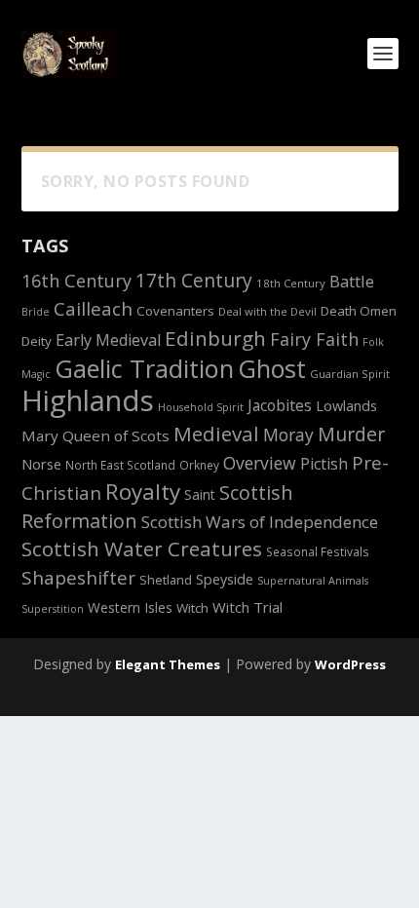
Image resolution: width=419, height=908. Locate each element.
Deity (36, 341)
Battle (351, 281)
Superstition (52, 609)
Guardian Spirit (350, 373)
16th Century (76, 280)
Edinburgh (215, 338)
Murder (351, 434)
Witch (192, 608)
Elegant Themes (167, 664)
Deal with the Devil (267, 311)
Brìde (35, 312)
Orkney (199, 465)
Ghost (272, 368)
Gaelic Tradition (144, 368)
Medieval (216, 433)
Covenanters (175, 311)
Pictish (324, 463)
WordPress (350, 664)
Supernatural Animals (312, 580)
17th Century (193, 280)
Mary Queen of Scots (95, 435)
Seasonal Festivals (317, 551)
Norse (41, 463)
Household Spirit (201, 407)
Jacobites (280, 405)
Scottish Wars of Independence (259, 522)
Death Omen (359, 311)
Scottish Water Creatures (141, 548)
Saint (199, 494)
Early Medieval (108, 340)
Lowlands (346, 406)
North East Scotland (120, 465)
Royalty (142, 491)
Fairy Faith (314, 339)
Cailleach (93, 309)
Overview (259, 462)
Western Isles (130, 607)
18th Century (290, 283)
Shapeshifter (78, 577)
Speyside (224, 579)
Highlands (87, 400)
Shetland (165, 580)
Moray (288, 434)
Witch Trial (247, 607)
